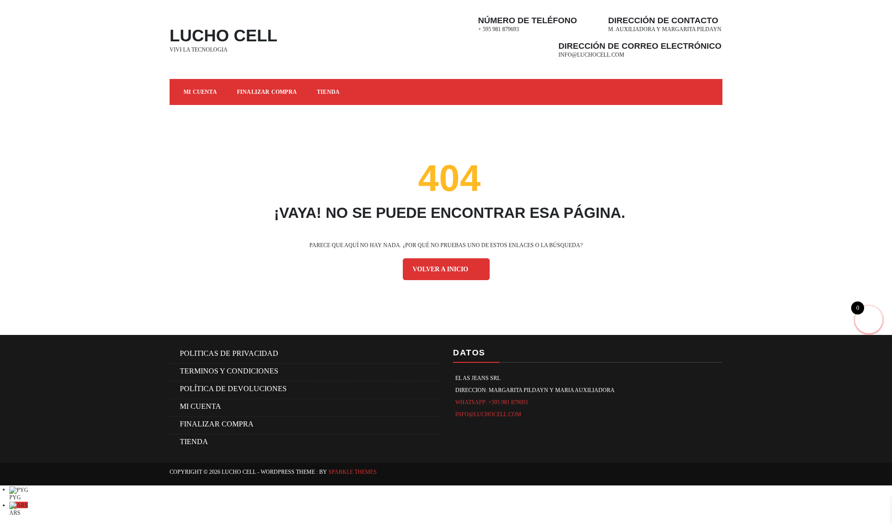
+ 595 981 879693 (498, 29)
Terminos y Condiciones (229, 371)
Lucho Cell (223, 35)
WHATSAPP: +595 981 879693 (491, 402)
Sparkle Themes (352, 472)
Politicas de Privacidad (229, 353)
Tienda (328, 92)
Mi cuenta (200, 92)
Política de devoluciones (233, 389)
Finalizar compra (267, 92)
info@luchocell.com (591, 55)
